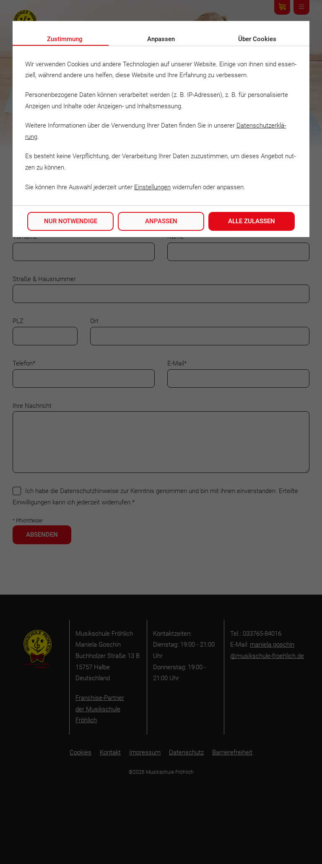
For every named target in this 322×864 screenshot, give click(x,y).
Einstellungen (152, 187)
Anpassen (161, 221)
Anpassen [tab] (161, 39)
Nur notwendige (70, 221)
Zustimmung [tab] (65, 39)
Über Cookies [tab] (257, 39)
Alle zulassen (251, 221)
